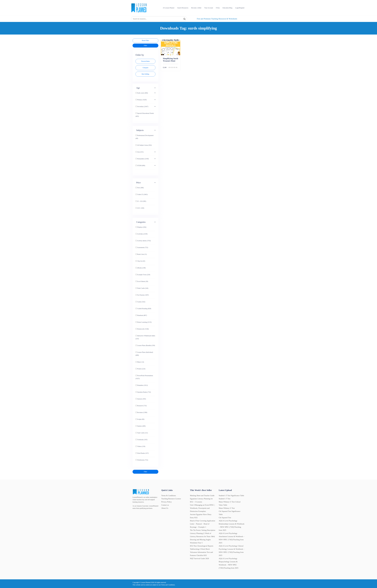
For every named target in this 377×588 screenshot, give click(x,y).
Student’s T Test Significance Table (231, 496)
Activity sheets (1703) (144, 241)
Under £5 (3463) (142, 194)
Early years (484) (142, 93)
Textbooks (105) (142, 439)
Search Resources (182, 8)
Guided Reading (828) (144, 308)
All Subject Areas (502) (144, 145)
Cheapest (145, 67)
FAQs (218, 8)
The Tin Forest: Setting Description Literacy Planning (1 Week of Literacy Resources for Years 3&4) (202, 533)
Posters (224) (141, 369)
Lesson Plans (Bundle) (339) (146, 345)
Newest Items (145, 61)
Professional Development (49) (144, 137)
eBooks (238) (141, 268)
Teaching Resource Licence (171, 499)
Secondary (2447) (142, 106)
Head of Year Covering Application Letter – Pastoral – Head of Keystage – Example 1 (202, 524)
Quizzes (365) (141, 399)
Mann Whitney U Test (227, 508)
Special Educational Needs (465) (144, 114)
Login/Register (239, 8)
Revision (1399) (142, 412)
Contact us (165, 505)
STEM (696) (141, 165)
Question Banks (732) (144, 392)
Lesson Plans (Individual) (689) (144, 353)
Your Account (208, 8)
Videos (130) (141, 446)
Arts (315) (140, 152)
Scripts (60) (140, 419)
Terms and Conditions (168, 585)
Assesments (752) (142, 247)
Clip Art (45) (141, 261)
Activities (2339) (142, 234)
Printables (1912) (142, 385)
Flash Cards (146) (142, 288)
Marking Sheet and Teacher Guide (202, 496)
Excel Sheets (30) (142, 281)
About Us (164, 508)
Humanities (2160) (143, 159)
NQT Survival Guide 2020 (199, 558)
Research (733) (142, 405)
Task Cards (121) (142, 433)
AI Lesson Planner (168, 8)
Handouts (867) (142, 315)
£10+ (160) (140, 208)
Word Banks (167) (143, 453)
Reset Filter (145, 40)
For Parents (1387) (143, 295)
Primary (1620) (142, 100)
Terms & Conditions (168, 496)
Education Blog (227, 8)
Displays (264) (141, 227)
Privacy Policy (166, 502)
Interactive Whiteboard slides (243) (145, 337)
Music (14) (140, 362)
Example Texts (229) (143, 274)
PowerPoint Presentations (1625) (144, 377)
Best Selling (145, 74)
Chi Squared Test (225, 518)
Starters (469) (141, 426)
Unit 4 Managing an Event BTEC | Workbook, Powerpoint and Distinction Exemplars (202, 508)
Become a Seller (196, 8)
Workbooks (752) (142, 460)
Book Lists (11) (142, 254)
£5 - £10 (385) (141, 201)
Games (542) (141, 302)
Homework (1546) (143, 329)
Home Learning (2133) (144, 322)
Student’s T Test (224, 499)
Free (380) (140, 187)
